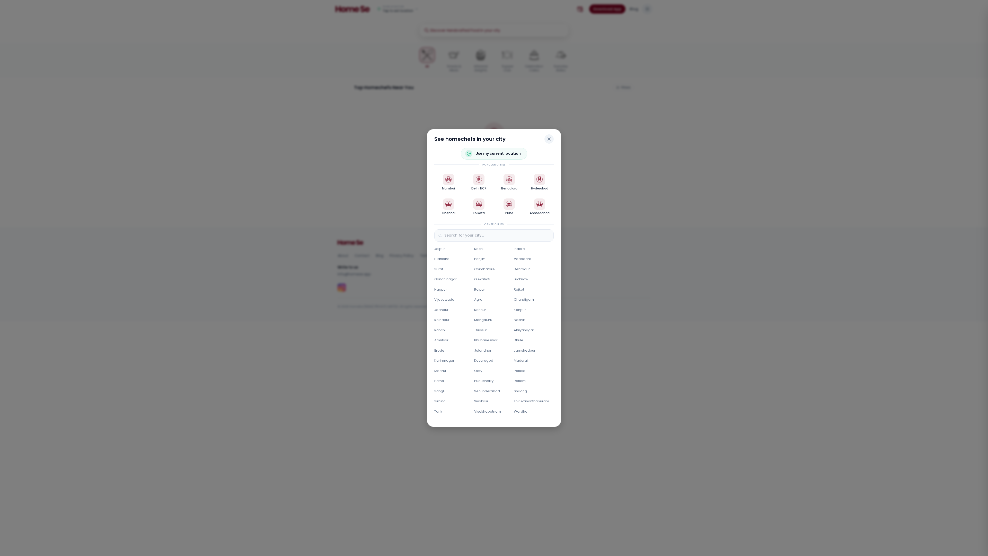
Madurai (521, 360)
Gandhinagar (445, 279)
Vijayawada (444, 299)
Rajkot (519, 289)
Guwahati (482, 279)
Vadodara (522, 258)
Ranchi (440, 330)
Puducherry (483, 380)
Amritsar (441, 340)
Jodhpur (441, 309)
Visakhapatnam (487, 411)
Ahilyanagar (524, 330)
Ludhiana (441, 258)
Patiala (519, 370)
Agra (478, 299)
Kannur (480, 309)
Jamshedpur (524, 350)
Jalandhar (482, 350)
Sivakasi (481, 401)
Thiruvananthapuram (531, 401)
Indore (519, 248)
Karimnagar (444, 360)
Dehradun (522, 269)
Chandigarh (524, 299)
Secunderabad (487, 391)
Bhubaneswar (486, 340)
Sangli (439, 391)
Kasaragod (483, 360)
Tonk (438, 411)
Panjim (480, 258)
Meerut (440, 370)
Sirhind (440, 401)
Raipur (479, 289)
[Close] (549, 139)
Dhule (518, 340)
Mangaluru (483, 319)
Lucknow (521, 279)
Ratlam (520, 380)
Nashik (519, 319)
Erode (439, 350)
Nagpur (440, 289)
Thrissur (480, 330)
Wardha (520, 411)
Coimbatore (484, 269)
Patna (439, 380)
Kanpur (520, 309)
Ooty (478, 370)
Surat (438, 269)
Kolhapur (441, 319)
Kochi (478, 248)
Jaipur (439, 248)
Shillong (520, 391)
